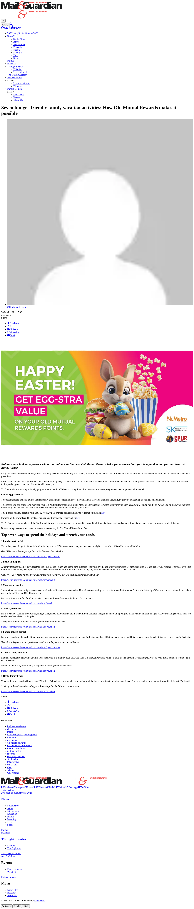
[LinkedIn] (7, 28)
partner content (14, 751)
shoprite (11, 753)
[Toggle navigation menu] (3, 20)
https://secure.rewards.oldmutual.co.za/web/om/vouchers (28, 626)
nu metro (11, 737)
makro (10, 732)
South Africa (13, 805)
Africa (10, 808)
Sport (9, 824)
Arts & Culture (8, 856)
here (103, 512)
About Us (12, 895)
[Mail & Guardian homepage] (97, 10)
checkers (11, 729)
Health (10, 816)
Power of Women (15, 869)
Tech (9, 822)
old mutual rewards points (19, 745)
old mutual (12, 740)
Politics (4, 830)
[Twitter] (14, 28)
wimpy (10, 770)
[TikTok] (12, 28)
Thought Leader (14, 839)
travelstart (12, 764)
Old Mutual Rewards (17, 307)
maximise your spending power (22, 734)
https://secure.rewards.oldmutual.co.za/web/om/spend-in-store (30, 556)
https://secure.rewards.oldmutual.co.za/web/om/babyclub (28, 580)
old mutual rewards (16, 742)
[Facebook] (2, 28)
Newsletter (12, 890)
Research (11, 892)
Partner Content (8, 877)
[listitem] (7, 787)
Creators (10, 790)
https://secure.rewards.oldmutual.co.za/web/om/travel (26, 603)
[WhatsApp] (17, 28)
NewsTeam (39, 900)
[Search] (11, 24)
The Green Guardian (11, 853)
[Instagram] (5, 28)
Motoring (11, 819)
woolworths (13, 773)
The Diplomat (14, 848)
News (5, 799)
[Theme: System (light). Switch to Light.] (5, 24)
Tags (3, 790)
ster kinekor (12, 759)
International (13, 811)
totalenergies (13, 762)
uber (9, 767)
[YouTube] (19, 28)
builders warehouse (16, 726)
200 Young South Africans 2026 (16, 792)
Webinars (11, 872)
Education (12, 814)
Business (5, 832)
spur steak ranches (16, 756)
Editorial (11, 845)
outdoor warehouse (16, 748)
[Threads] (9, 28)
